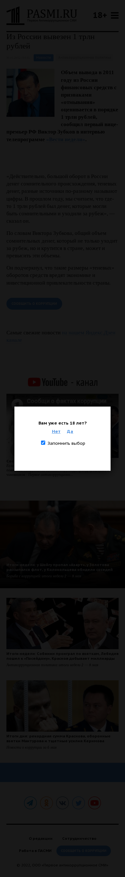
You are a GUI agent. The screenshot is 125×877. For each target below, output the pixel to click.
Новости (43, 58)
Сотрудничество (79, 838)
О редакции (41, 838)
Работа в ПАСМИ (35, 850)
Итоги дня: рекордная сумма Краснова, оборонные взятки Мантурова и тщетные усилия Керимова (58, 738)
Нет (56, 431)
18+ (100, 15)
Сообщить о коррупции (34, 304)
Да (70, 431)
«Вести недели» (65, 139)
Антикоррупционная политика (84, 58)
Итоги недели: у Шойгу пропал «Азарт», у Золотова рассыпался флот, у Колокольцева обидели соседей (59, 567)
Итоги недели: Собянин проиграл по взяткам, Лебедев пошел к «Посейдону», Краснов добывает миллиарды (62, 656)
